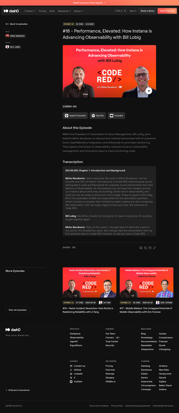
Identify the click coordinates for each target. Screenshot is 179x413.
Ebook (162, 345)
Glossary (110, 377)
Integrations (147, 349)
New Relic (164, 369)
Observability (76, 337)
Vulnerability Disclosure (163, 406)
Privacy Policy (117, 406)
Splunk (162, 377)
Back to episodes (18, 24)
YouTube (78, 381)
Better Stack (165, 385)
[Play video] (148, 90)
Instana (162, 389)
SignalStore (76, 345)
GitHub (77, 369)
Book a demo (147, 10)
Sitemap (110, 373)
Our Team (110, 333)
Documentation (149, 341)
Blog (143, 333)
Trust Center (112, 341)
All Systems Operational (19, 390)
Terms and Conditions (99, 406)
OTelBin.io (111, 381)
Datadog (145, 366)
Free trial (110, 369)
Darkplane (75, 333)
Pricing (109, 366)
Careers (112, 337)
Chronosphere (148, 385)
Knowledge (147, 337)
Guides (162, 333)
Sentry (144, 377)
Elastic (144, 373)
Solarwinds (146, 381)
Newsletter (146, 345)
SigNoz (162, 381)
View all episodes (17, 310)
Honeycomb (165, 373)
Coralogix (146, 389)
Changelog (164, 349)
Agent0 (74, 341)
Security (110, 345)
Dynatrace (146, 369)
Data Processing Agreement (137, 406)
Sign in (132, 10)
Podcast (163, 341)
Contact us (79, 366)
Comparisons (165, 337)
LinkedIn (78, 373)
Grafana (163, 366)
